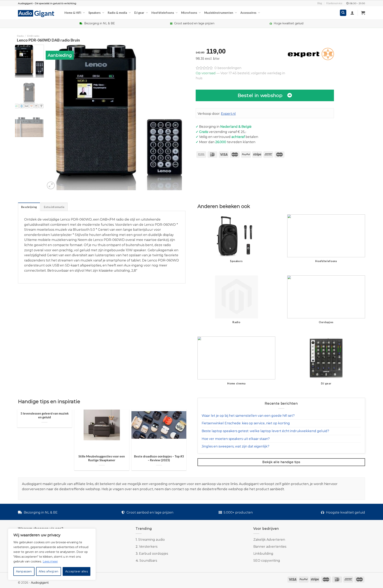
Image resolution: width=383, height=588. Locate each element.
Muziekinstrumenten (218, 12)
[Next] (183, 117)
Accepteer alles (76, 571)
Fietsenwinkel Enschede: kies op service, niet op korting (246, 423)
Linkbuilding (263, 553)
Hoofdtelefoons (162, 12)
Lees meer (50, 561)
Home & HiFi (72, 12)
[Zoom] (51, 185)
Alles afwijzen (48, 571)
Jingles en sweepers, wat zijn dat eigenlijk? (235, 446)
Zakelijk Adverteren (269, 539)
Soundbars (148, 560)
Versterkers (148, 546)
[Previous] (53, 117)
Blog (319, 3)
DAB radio (33, 35)
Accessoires (248, 12)
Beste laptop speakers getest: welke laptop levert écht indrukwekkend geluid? (265, 431)
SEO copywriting (266, 560)
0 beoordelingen (227, 68)
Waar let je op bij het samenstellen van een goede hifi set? (248, 416)
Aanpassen (24, 571)
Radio (20, 35)
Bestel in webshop (260, 95)
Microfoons (189, 12)
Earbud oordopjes (153, 553)
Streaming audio (151, 539)
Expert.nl (228, 114)
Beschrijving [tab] (29, 207)
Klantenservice (334, 3)
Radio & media (117, 12)
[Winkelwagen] (363, 12)
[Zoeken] (343, 13)
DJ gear (139, 12)
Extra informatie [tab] (54, 207)
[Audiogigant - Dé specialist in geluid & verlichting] (38, 13)
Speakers (94, 12)
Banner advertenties (269, 546)
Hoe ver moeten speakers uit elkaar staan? (236, 439)
